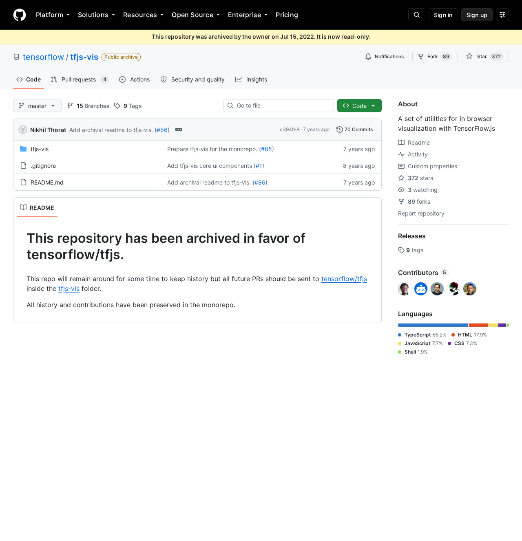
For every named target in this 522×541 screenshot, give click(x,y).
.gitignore (43, 165)
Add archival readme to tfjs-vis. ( (113, 129)
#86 (162, 129)
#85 (266, 148)
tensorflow (43, 57)
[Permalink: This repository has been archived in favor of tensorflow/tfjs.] (21, 246)
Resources (140, 15)
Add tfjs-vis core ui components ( (211, 165)
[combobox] (282, 105)
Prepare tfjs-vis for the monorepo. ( (214, 148)
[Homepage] (19, 14)
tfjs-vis (84, 57)
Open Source (192, 15)
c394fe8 (289, 129)
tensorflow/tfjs (344, 279)
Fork (438, 56)
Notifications (389, 56)
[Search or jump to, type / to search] (416, 14)
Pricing (287, 15)
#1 (259, 165)
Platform (49, 15)
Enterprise (244, 15)
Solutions (93, 15)
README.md (47, 182)
